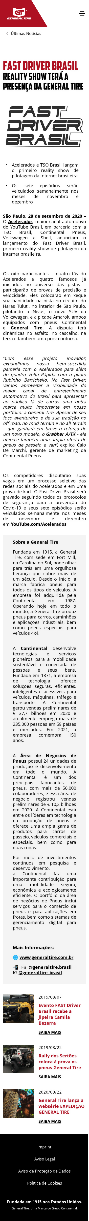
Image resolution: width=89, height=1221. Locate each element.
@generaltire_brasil (40, 972)
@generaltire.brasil (50, 967)
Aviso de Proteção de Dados (44, 1171)
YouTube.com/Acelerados (39, 524)
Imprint (44, 1147)
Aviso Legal (44, 1159)
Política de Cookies (44, 1183)
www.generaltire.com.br (46, 957)
